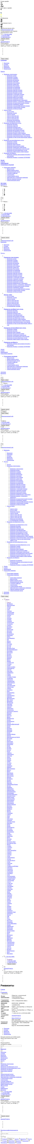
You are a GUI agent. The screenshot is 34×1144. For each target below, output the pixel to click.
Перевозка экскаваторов (13, 88)
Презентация (7, 68)
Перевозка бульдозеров (13, 85)
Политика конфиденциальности (9, 1130)
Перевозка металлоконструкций (15, 130)
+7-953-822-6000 (7, 34)
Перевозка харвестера (13, 84)
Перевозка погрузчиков (13, 83)
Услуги (3, 71)
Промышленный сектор (13, 171)
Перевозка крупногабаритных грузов (17, 150)
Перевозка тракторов (12, 81)
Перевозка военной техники (14, 91)
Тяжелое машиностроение (14, 179)
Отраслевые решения (7, 165)
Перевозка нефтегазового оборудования (18, 151)
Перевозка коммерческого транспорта (17, 100)
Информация (4, 163)
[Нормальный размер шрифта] (2, 4)
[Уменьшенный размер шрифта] (1, 2)
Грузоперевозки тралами (13, 121)
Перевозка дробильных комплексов (16, 147)
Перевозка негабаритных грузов (15, 131)
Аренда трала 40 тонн (13, 116)
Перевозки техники (12, 77)
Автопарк (3, 183)
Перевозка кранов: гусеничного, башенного (19, 101)
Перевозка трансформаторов (14, 128)
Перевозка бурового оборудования (16, 133)
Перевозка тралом (12, 113)
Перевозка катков (11, 75)
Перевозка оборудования (13, 144)
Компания (4, 60)
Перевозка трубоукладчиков (14, 108)
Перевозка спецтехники (10, 74)
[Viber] (4, 192)
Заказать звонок (5, 38)
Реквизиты (7, 67)
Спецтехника (10, 174)
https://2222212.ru (16, 1018)
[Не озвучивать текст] (1, 26)
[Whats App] (4, 195)
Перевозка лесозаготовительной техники (18, 103)
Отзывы (6, 64)
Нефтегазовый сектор (13, 170)
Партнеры (6, 63)
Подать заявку (4, 58)
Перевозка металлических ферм (15, 146)
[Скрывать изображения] (1, 21)
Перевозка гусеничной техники (15, 94)
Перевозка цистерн (12, 143)
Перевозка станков (12, 141)
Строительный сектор (13, 176)
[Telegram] (4, 190)
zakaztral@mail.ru (5, 41)
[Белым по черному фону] (1, 11)
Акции (2, 160)
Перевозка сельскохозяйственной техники (18, 105)
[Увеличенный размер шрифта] (2, 6)
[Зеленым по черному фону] (1, 16)
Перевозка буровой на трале (14, 93)
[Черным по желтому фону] (1, 15)
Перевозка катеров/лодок (14, 127)
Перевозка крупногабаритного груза (14, 140)
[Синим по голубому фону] (1, 13)
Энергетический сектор (13, 180)
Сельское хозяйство (12, 173)
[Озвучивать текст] (2, 25)
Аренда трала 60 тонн (13, 118)
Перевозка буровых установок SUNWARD (18, 157)
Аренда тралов (11, 114)
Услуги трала (10, 111)
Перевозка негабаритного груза (12, 123)
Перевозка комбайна (12, 78)
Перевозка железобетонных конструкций (18, 149)
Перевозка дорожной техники (15, 95)
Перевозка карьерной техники (15, 98)
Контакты (4, 184)
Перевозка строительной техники (16, 107)
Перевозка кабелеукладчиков (15, 97)
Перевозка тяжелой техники (14, 90)
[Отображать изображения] (1, 19)
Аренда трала (7, 110)
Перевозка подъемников (13, 87)
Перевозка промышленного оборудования (18, 134)
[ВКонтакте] (4, 189)
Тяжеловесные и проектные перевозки (17, 177)
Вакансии (6, 66)
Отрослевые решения (10, 167)
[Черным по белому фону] (1, 9)
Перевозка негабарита (10, 153)
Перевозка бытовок (12, 124)
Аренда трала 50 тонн (13, 117)
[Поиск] (2, 198)
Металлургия (10, 169)
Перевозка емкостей (12, 126)
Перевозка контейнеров (13, 120)
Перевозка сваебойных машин (15, 104)
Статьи (3, 161)
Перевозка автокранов (13, 80)
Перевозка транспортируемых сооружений (18, 136)
